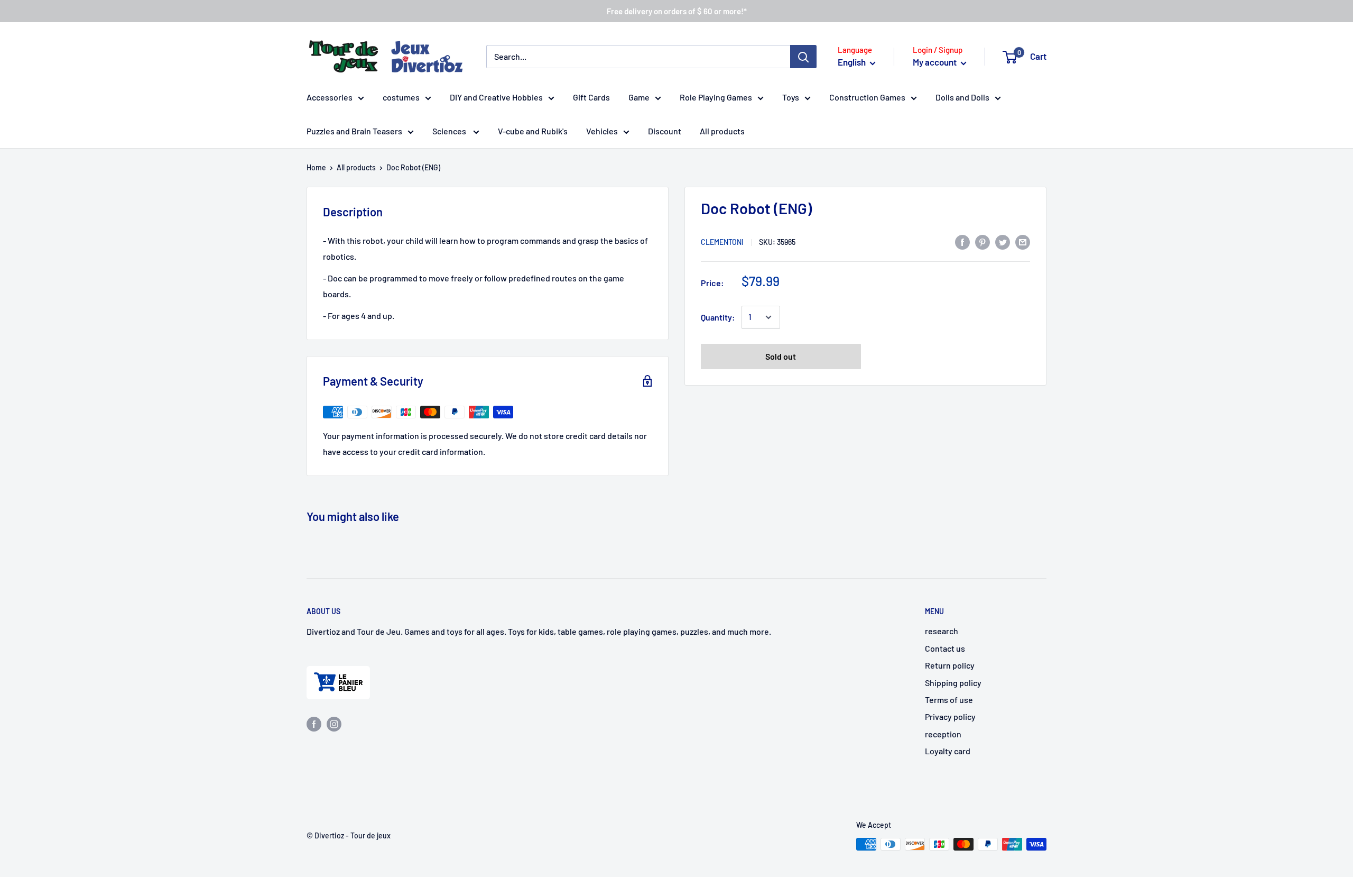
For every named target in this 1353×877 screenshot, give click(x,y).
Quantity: (718, 317)
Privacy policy (950, 716)
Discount (664, 131)
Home (316, 167)
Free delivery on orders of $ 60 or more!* (677, 11)
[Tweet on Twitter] (1002, 241)
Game (639, 97)
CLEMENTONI (722, 242)
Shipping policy (953, 683)
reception (943, 734)
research (941, 631)
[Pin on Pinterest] (982, 241)
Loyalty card (947, 751)
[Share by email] (1022, 241)
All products (722, 131)
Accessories (330, 97)
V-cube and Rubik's (533, 131)
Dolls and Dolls (962, 97)
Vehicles (602, 131)
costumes (401, 97)
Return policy (950, 665)
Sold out (780, 356)
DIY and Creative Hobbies (496, 97)
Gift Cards (591, 97)
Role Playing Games (716, 97)
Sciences (450, 131)
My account (935, 62)
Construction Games (867, 97)
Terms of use (949, 700)
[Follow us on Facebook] (314, 723)
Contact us (945, 648)
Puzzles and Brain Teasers (354, 131)
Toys (790, 97)
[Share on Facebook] (962, 241)
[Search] (803, 56)
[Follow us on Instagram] (334, 723)
